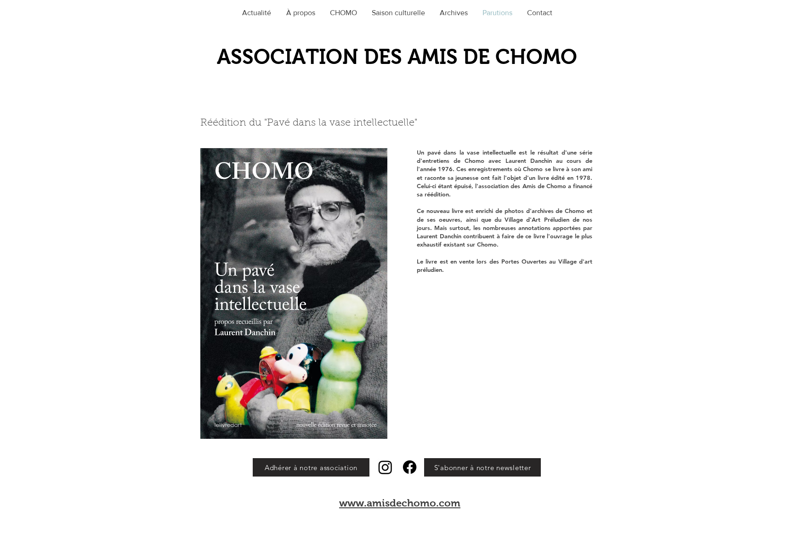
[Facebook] (410, 467)
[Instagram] (385, 467)
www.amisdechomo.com (399, 503)
